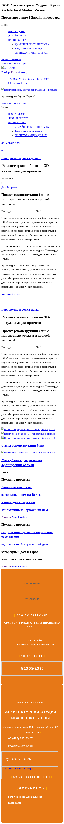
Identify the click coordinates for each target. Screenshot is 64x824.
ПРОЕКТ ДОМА (16, 31)
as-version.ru (11, 143)
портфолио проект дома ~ (21, 158)
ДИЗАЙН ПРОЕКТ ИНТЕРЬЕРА (32, 44)
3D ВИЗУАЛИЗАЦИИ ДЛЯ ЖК (31, 53)
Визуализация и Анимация (29, 48)
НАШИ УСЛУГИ (17, 40)
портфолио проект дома (20, 309)
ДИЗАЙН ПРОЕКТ (18, 35)
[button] (32, 25)
